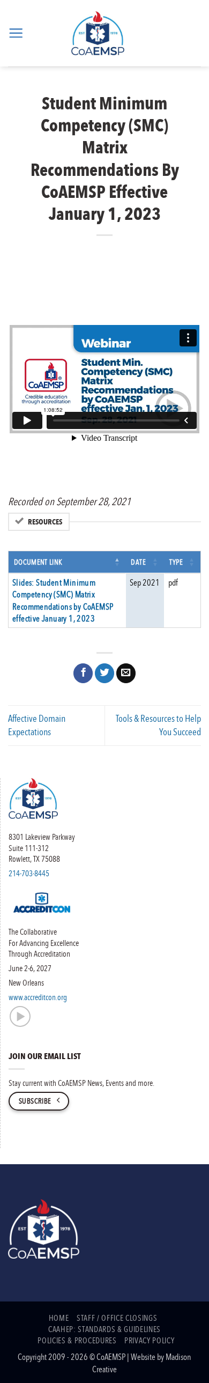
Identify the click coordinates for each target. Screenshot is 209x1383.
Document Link (38, 562)
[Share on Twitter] (104, 673)
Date (138, 562)
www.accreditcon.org (38, 996)
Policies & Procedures (77, 1340)
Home (59, 1317)
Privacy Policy (149, 1340)
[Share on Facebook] (83, 673)
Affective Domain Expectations (36, 725)
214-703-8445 (29, 873)
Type (176, 562)
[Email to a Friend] (126, 673)
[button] (16, 33)
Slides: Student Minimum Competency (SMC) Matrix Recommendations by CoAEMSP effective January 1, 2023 (62, 600)
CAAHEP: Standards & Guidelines (104, 1328)
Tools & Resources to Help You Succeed (158, 725)
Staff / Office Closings (117, 1317)
